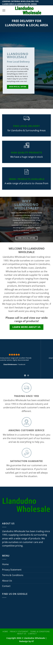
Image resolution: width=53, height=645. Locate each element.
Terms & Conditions (12, 575)
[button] (4, 10)
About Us (7, 580)
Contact (6, 586)
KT (33, 641)
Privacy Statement (11, 569)
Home (5, 564)
